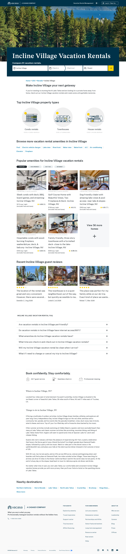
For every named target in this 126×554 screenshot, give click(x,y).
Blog (113, 524)
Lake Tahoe (52, 488)
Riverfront (57, 147)
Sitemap (25, 550)
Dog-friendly (35, 166)
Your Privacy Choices (64, 550)
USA (33, 81)
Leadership (115, 515)
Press (113, 528)
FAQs (87, 541)
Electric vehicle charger (31, 147)
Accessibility (52, 550)
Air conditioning (96, 147)
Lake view (46, 147)
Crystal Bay (81, 488)
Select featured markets (93, 524)
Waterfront (78, 147)
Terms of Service (42, 550)
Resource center (90, 532)
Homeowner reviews (92, 515)
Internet (60, 166)
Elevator (20, 151)
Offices (114, 532)
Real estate (89, 537)
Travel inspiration (69, 515)
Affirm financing (68, 528)
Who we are (115, 511)
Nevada (40, 81)
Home (28, 81)
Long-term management (93, 528)
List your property (91, 511)
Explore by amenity (69, 511)
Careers (114, 519)
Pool (18, 147)
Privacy (32, 550)
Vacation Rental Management (83, 3)
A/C (86, 147)
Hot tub (48, 166)
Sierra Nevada (39, 488)
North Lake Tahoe (67, 488)
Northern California (24, 488)
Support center (68, 519)
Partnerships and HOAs (93, 519)
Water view (67, 147)
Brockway (92, 488)
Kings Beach (104, 488)
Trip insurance (68, 524)
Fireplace (29, 151)
